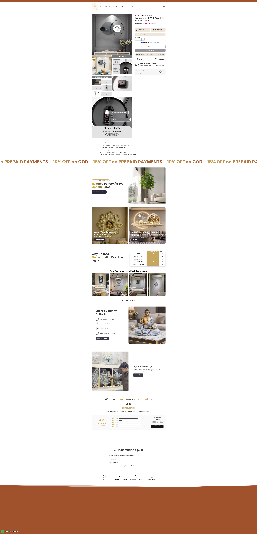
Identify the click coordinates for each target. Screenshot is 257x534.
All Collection (131, 497)
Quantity (137, 37)
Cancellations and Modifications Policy (118, 510)
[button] (108, 6)
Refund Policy (113, 497)
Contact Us (112, 505)
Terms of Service (113, 508)
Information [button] (114, 492)
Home (130, 495)
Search (111, 495)
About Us (112, 512)
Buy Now (138, 375)
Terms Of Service (113, 501)
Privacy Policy (113, 503)
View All (130, 499)
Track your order (113, 514)
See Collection (99, 192)
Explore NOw (102, 339)
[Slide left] (160, 72)
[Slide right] (163, 72)
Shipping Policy (113, 499)
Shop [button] (130, 492)
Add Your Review (157, 426)
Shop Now (100, 240)
